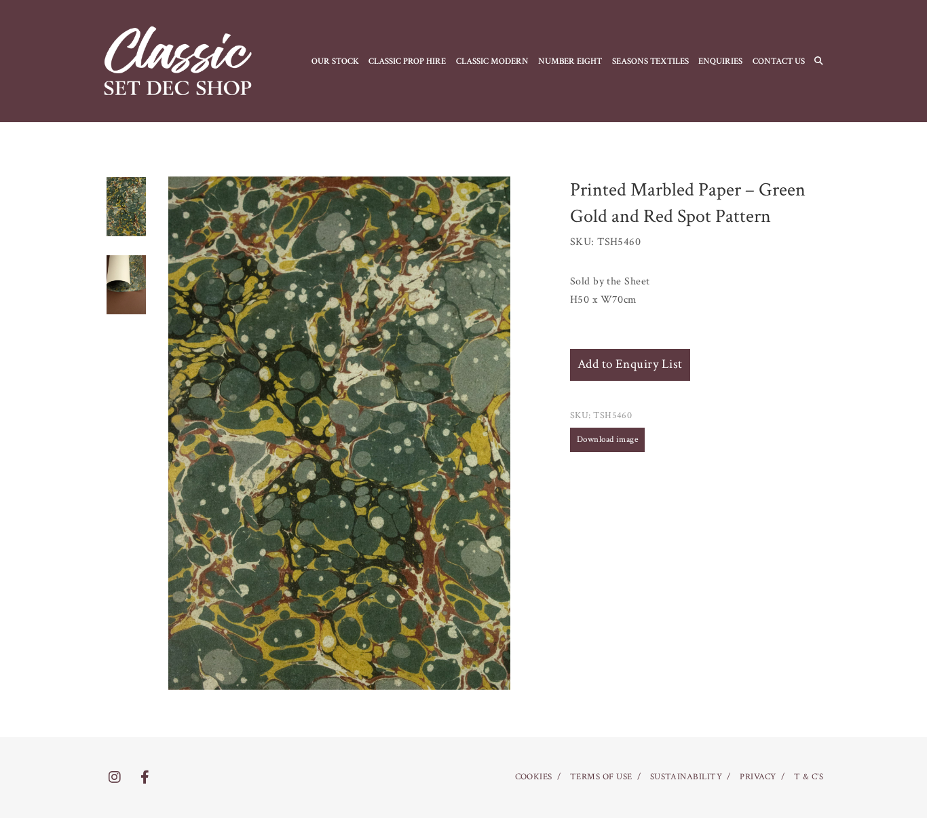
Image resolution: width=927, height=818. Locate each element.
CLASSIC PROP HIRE (407, 61)
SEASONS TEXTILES (650, 61)
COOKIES (533, 777)
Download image (608, 439)
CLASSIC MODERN (492, 61)
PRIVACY (758, 777)
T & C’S (808, 777)
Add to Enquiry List (630, 364)
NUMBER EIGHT (570, 61)
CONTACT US (779, 61)
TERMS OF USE (601, 777)
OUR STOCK (335, 61)
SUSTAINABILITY (686, 777)
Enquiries (720, 61)
